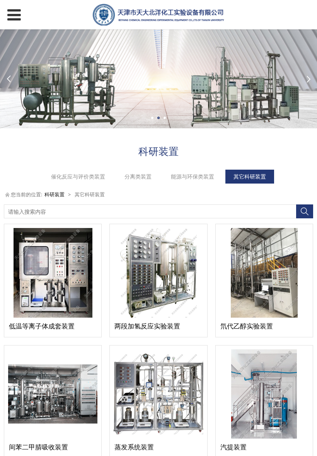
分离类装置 (138, 176)
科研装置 (54, 194)
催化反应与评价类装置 (78, 176)
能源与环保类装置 (192, 176)
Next (308, 78)
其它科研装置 (249, 176)
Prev (8, 78)
